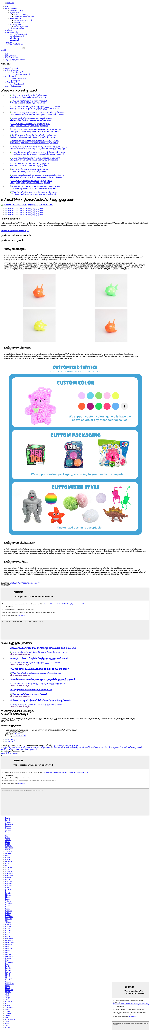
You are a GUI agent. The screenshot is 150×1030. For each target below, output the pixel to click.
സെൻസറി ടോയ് (8, 747)
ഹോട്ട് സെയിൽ (16, 10)
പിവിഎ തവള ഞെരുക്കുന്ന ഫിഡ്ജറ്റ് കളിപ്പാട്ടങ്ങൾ (30, 183)
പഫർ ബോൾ (15, 18)
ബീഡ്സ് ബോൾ (20, 14)
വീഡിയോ (9, 42)
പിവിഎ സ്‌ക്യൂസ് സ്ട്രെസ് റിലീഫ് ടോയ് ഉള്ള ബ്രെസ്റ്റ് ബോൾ (40, 700)
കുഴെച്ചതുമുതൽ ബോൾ (24, 16)
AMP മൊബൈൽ (71, 745)
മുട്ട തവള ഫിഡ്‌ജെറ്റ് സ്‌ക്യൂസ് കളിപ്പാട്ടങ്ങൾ (28, 171)
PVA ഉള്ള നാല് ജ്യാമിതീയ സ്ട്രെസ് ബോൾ (27, 103)
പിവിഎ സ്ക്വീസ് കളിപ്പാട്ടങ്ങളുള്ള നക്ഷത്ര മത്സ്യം (30, 120)
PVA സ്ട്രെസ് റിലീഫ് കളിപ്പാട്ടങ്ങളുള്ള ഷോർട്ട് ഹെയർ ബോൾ (34, 131)
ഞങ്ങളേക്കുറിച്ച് (11, 32)
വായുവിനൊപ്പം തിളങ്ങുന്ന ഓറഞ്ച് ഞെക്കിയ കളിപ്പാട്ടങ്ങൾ (34, 188)
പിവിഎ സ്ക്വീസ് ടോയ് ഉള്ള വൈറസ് (25, 583)
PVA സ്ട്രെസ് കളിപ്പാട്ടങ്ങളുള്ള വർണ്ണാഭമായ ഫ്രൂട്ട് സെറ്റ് (33, 194)
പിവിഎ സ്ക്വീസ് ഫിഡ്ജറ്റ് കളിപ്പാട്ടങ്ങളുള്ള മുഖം (29, 126)
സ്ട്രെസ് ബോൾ (16, 12)
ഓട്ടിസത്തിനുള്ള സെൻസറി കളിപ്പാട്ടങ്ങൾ (33, 747)
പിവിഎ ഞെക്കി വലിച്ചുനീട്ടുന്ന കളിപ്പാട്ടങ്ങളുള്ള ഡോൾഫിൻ (34, 160)
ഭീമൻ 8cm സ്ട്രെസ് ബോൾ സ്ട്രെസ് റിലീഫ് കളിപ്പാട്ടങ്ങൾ (32, 137)
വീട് (6, 6)
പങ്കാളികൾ (14, 40)
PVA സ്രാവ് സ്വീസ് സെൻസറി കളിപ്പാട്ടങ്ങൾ (28, 166)
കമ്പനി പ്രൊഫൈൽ (18, 34)
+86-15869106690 (19, 736)
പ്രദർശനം (14, 38)
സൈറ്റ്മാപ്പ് (58, 745)
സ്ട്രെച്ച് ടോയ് (15, 24)
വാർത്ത (8, 30)
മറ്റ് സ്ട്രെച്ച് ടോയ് (21, 26)
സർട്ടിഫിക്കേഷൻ (17, 36)
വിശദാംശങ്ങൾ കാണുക (20, 654)
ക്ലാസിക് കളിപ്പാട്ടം (18, 28)
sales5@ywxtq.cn (20, 734)
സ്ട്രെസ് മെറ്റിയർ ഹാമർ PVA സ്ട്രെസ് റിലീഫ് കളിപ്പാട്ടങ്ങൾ (34, 143)
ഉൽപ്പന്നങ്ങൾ (10, 8)
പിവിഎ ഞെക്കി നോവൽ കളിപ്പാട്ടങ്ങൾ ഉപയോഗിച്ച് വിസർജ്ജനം (36, 177)
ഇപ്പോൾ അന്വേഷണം (10, 721)
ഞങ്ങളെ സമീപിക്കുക (14, 44)
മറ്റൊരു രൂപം (19, 22)
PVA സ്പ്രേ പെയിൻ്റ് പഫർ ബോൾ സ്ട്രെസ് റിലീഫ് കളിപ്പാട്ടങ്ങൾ (36, 114)
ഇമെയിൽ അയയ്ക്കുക (10, 753)
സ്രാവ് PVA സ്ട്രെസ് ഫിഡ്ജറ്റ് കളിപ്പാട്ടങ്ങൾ (28, 97)
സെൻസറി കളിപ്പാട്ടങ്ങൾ (132, 747)
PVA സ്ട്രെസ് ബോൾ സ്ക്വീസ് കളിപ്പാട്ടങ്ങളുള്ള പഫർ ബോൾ (34, 109)
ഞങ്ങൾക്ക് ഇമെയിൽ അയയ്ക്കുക (15, 231)
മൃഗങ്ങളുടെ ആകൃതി (23, 20)
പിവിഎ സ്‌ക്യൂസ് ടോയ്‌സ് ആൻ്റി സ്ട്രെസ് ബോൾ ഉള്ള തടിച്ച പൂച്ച (37, 148)
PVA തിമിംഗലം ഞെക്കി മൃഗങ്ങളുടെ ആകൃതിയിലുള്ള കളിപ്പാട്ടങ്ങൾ (37, 154)
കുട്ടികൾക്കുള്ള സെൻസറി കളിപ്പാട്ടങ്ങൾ (67, 747)
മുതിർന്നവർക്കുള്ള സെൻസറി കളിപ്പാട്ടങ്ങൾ (103, 747)
